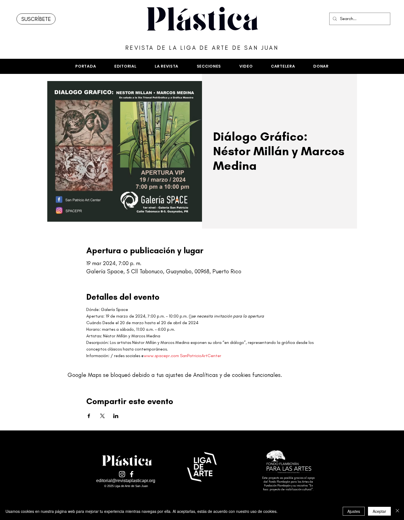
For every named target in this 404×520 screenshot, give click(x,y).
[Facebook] (132, 474)
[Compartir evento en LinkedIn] (115, 416)
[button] (209, 66)
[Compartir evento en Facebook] (89, 416)
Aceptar (379, 511)
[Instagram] (122, 474)
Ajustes (353, 511)
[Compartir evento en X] (102, 416)
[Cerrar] (397, 511)
